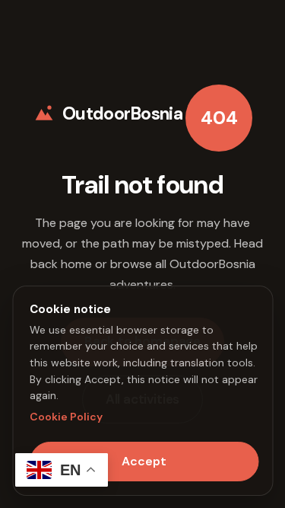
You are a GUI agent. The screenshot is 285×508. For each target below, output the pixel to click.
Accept (144, 461)
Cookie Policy (66, 416)
